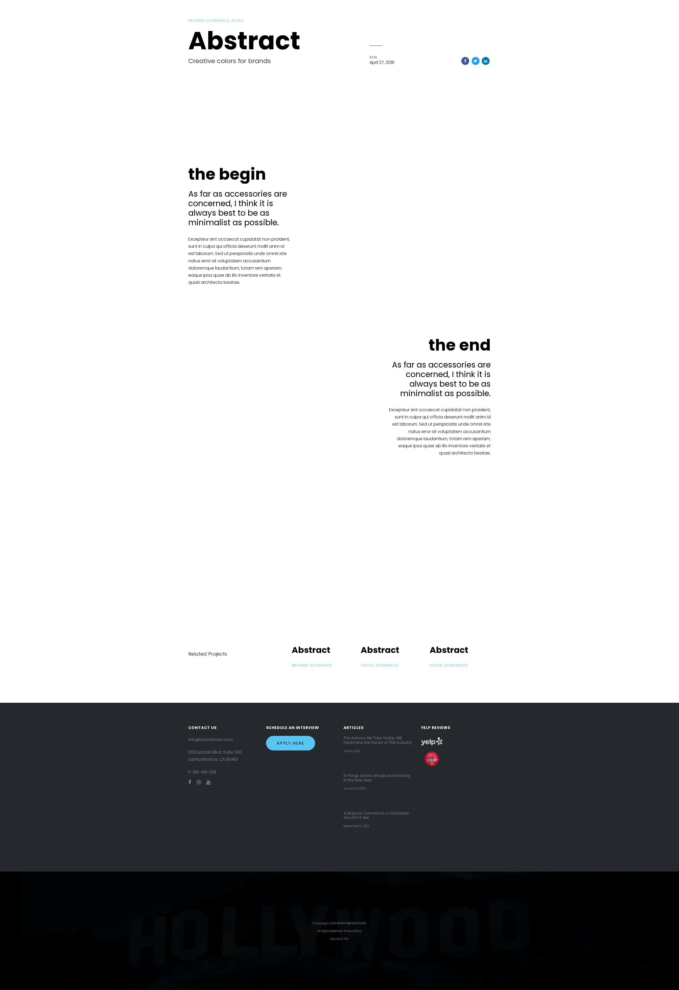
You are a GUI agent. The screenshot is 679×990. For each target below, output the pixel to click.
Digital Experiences (380, 665)
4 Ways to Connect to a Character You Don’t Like (376, 815)
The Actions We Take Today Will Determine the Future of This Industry (377, 740)
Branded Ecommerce (208, 20)
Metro (238, 20)
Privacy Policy (352, 931)
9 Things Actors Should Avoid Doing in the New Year (376, 778)
